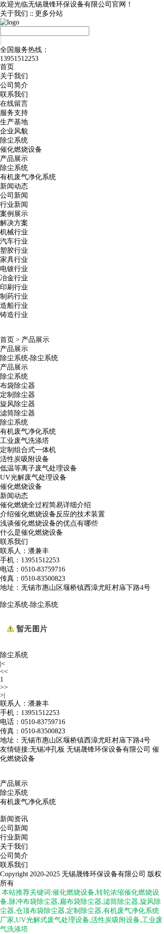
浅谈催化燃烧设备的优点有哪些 (49, 523)
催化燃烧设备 (21, 149)
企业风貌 (14, 131)
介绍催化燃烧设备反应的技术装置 (52, 514)
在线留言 (14, 103)
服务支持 (14, 112)
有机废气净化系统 (28, 177)
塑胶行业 (14, 250)
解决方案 (14, 223)
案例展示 (14, 213)
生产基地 (14, 121)
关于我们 (14, 13)
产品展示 (14, 158)
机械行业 (14, 232)
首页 (7, 66)
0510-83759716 (43, 721)
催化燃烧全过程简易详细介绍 (45, 505)
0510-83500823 (43, 731)
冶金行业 (14, 278)
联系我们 (14, 94)
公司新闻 (14, 195)
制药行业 (14, 296)
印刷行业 (14, 287)
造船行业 (14, 305)
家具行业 (14, 259)
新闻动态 (14, 186)
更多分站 (49, 13)
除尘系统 (14, 140)
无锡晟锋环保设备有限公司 (108, 749)
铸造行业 (14, 314)
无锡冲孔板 (47, 749)
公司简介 (14, 85)
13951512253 (40, 712)
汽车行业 (14, 241)
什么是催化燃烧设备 (31, 532)
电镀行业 (14, 268)
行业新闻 (14, 204)
